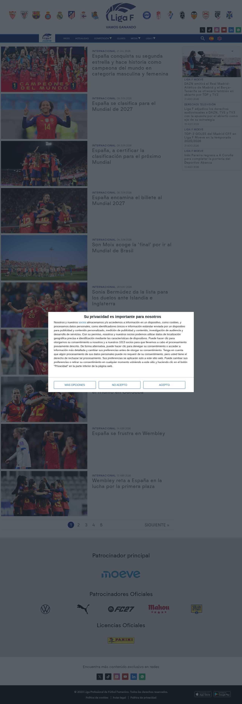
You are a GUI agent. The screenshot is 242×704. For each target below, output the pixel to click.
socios (82, 322)
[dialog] (121, 352)
